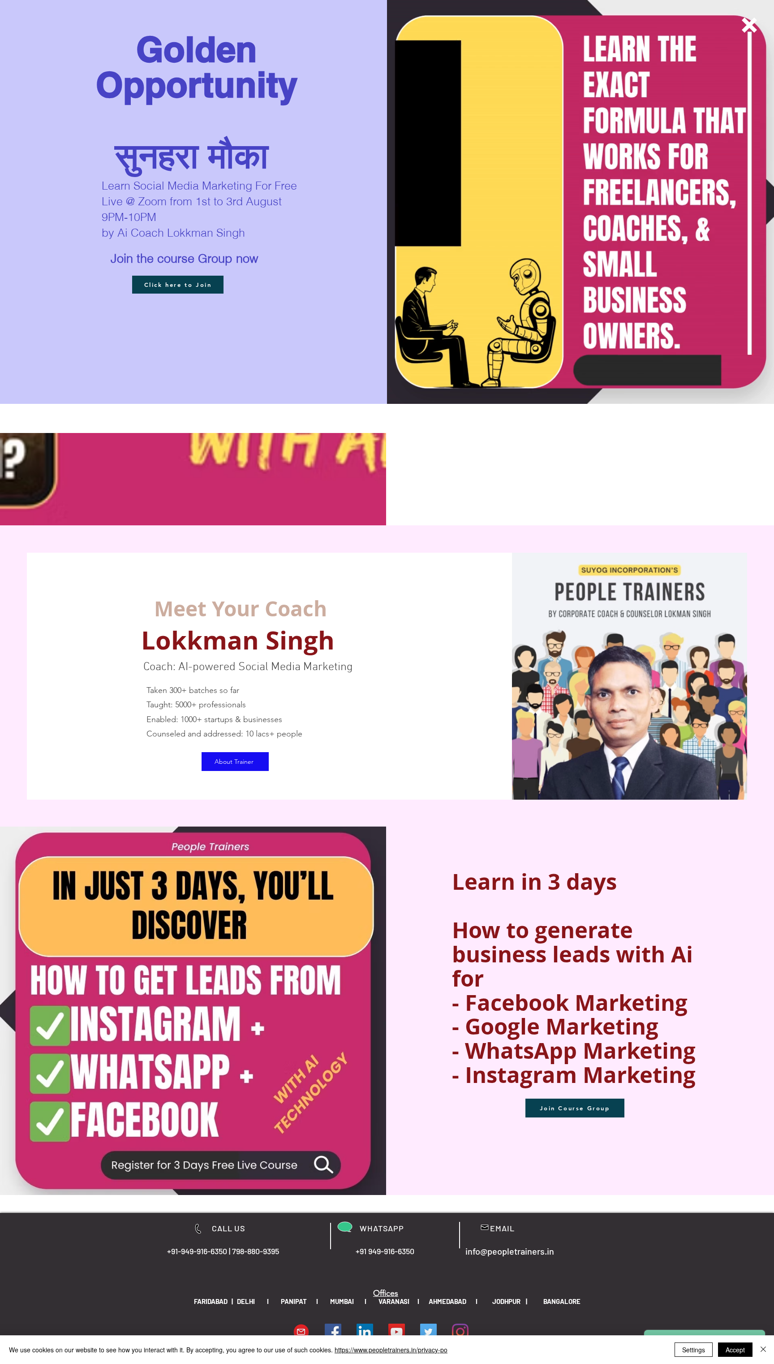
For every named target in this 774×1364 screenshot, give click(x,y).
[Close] (763, 1349)
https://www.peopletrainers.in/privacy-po (391, 1349)
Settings (693, 1349)
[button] (749, 25)
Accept (735, 1349)
